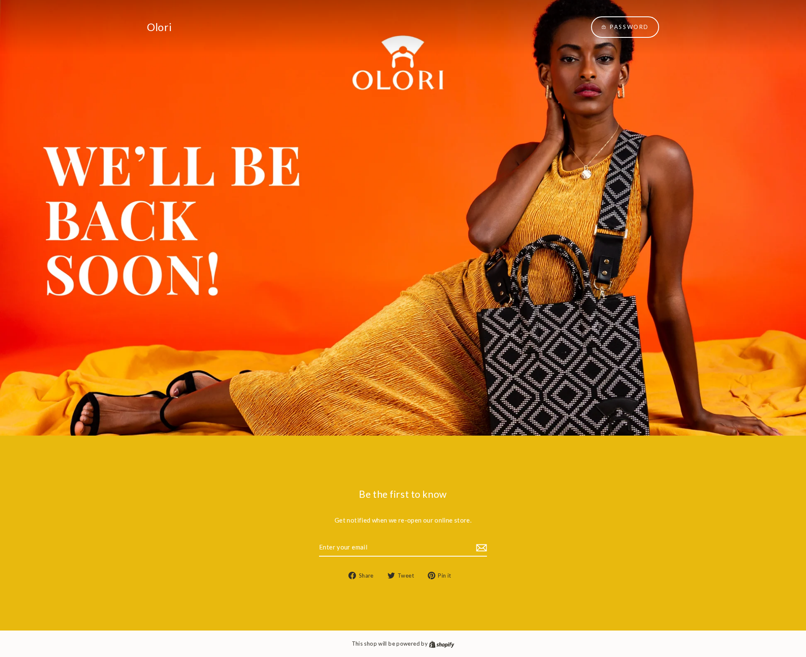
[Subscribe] (480, 548)
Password (629, 27)
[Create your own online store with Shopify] (441, 643)
